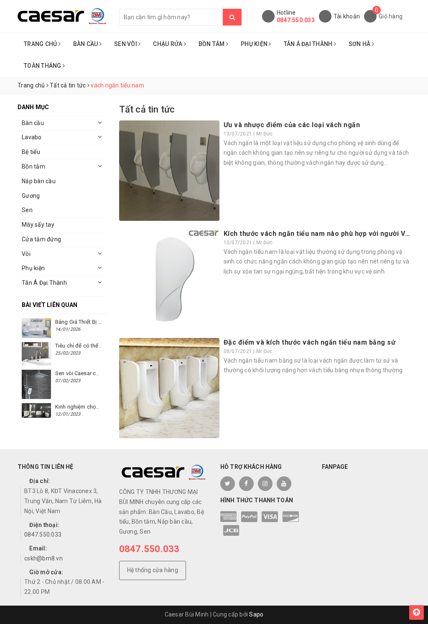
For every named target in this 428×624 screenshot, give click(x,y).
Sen (27, 210)
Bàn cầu (33, 123)
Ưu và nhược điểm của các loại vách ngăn (292, 125)
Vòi (26, 254)
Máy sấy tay (38, 224)
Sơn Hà (360, 44)
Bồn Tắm (212, 44)
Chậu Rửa (168, 44)
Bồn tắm (33, 166)
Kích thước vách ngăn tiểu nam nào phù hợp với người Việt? (321, 234)
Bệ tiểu (31, 151)
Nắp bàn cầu (39, 181)
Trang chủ (41, 44)
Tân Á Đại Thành (309, 44)
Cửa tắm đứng (41, 239)
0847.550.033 (296, 20)
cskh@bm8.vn (43, 558)
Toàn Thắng (43, 65)
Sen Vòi (126, 44)
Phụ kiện (33, 268)
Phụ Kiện (255, 44)
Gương (31, 195)
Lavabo (32, 137)
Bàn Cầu (86, 44)
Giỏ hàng (391, 16)
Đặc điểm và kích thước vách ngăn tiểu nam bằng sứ (310, 342)
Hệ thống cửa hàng (152, 570)
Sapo (256, 614)
